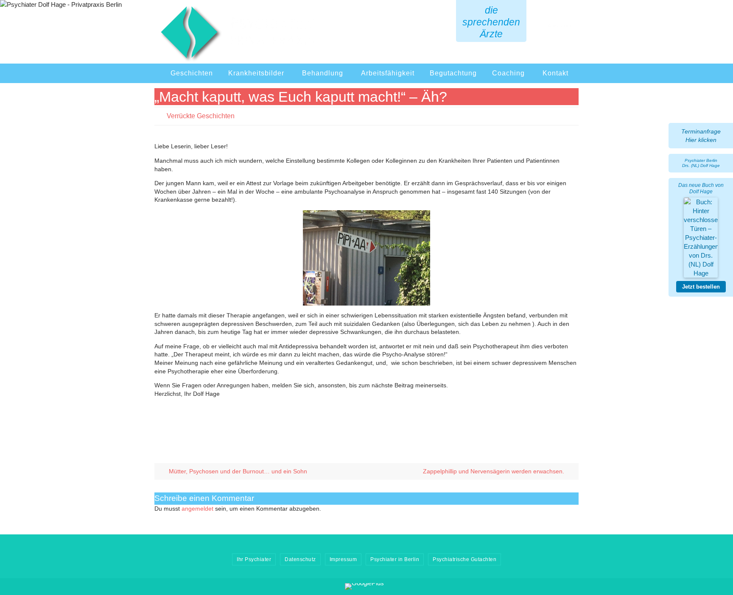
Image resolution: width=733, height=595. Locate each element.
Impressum (343, 559)
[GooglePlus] (364, 586)
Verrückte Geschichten (201, 116)
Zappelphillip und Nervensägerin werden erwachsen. (494, 471)
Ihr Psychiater (254, 559)
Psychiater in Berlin (394, 559)
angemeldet (197, 508)
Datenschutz (300, 559)
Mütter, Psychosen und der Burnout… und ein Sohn (237, 471)
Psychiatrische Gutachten (464, 559)
